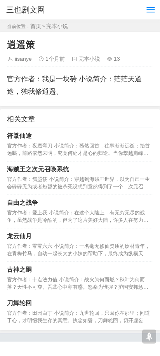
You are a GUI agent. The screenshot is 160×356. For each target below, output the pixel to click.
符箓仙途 (19, 135)
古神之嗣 (19, 269)
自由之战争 (22, 202)
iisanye (23, 59)
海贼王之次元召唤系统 (38, 169)
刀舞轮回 (19, 303)
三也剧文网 (25, 9)
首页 (35, 26)
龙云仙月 (19, 236)
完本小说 (57, 26)
